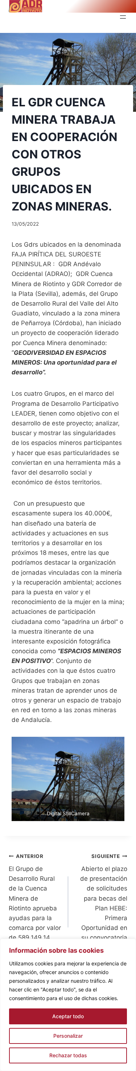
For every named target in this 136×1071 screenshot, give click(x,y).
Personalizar (68, 1036)
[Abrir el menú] (123, 17)
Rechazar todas (68, 1055)
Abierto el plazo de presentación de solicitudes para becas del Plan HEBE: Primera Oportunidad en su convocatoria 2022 (103, 902)
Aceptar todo (68, 1016)
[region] (68, 1005)
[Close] (128, 944)
